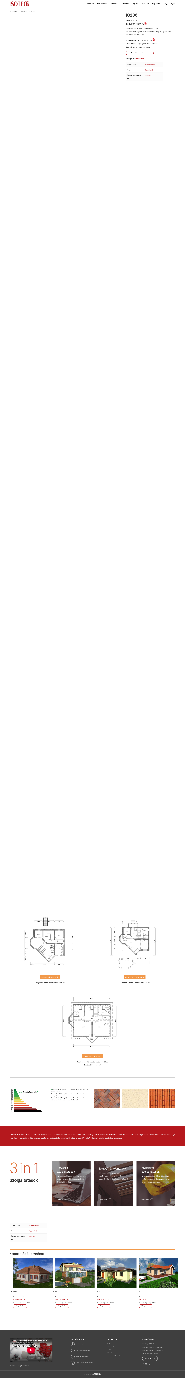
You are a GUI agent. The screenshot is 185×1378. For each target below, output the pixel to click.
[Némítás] (44, 1359)
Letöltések (110, 1350)
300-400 (148, 75)
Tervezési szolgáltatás (83, 1350)
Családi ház (24, 11)
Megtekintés (20, 1306)
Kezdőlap (13, 11)
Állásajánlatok (111, 1353)
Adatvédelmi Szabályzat (114, 1356)
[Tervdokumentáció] (158, 43)
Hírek (108, 1344)
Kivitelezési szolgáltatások (84, 1363)
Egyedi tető (149, 70)
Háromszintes (150, 65)
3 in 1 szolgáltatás (81, 1344)
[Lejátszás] (14, 1359)
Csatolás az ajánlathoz (140, 53)
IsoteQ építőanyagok (82, 1356)
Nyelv (173, 4)
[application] (31, 1350)
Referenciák (111, 1347)
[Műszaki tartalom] (145, 23)
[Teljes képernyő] (47, 1359)
